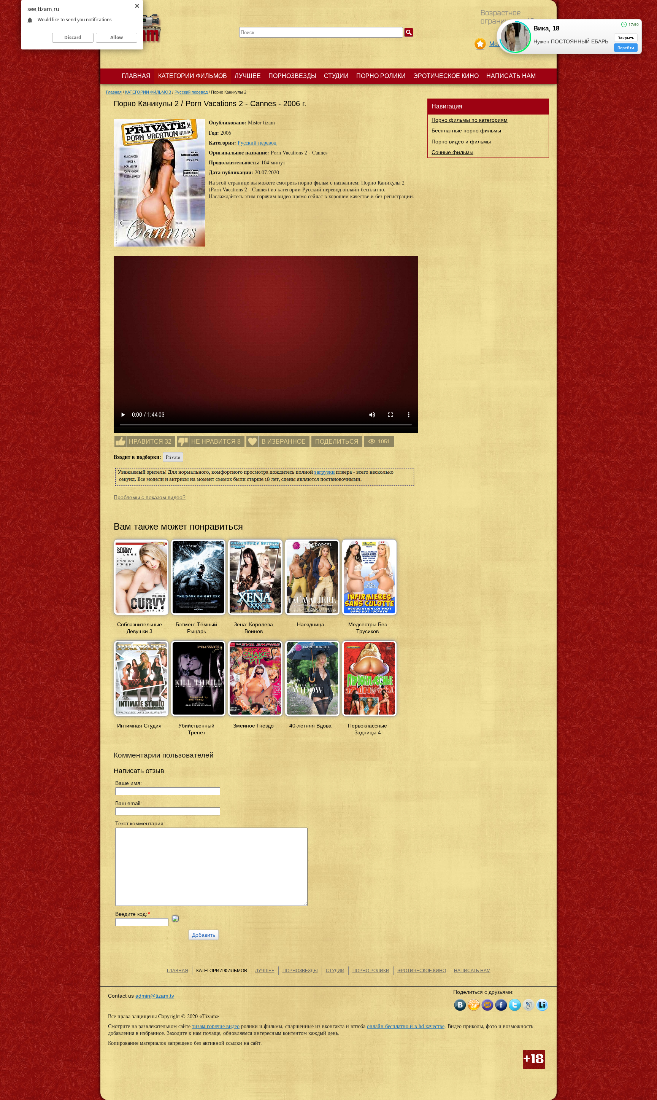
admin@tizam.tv (154, 996)
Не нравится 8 (216, 441)
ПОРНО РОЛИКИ (381, 76)
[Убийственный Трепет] (198, 717)
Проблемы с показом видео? (150, 497)
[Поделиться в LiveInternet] (542, 1005)
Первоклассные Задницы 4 (367, 729)
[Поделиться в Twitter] (515, 1005)
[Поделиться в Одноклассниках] (474, 1005)
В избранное (284, 441)
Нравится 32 (150, 441)
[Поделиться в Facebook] (501, 1005)
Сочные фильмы (452, 152)
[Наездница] (312, 616)
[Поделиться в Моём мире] (487, 1005)
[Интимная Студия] (141, 717)
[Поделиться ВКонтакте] (460, 1005)
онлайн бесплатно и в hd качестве (405, 1026)
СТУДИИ (336, 76)
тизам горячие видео (216, 1026)
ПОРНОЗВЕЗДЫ (292, 76)
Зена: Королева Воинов (253, 627)
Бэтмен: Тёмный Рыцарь (196, 627)
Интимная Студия (139, 726)
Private (173, 457)
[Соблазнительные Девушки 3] (141, 616)
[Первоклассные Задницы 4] (369, 717)
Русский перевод (257, 142)
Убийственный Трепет (196, 729)
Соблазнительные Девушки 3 (139, 627)
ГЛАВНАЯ (136, 76)
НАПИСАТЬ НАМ (511, 76)
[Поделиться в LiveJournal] (528, 1005)
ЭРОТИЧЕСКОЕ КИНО (446, 76)
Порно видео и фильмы (461, 141)
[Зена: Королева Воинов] (255, 616)
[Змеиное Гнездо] (255, 717)
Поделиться (337, 441)
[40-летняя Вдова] (312, 717)
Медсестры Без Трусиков (367, 627)
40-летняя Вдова (310, 726)
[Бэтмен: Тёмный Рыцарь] (198, 616)
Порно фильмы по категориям (470, 120)
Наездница (310, 624)
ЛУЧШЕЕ (248, 76)
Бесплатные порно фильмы (466, 130)
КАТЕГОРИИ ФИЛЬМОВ (192, 76)
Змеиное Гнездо (253, 726)
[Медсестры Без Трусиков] (369, 616)
